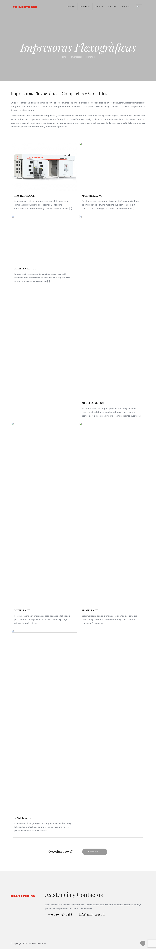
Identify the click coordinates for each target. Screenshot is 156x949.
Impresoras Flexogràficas (83, 56)
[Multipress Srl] (25, 6)
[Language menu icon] (139, 7)
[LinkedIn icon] (137, 943)
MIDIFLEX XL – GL (25, 268)
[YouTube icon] (134, 943)
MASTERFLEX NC (92, 195)
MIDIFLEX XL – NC (93, 403)
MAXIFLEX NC (90, 610)
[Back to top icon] (142, 943)
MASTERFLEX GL (24, 195)
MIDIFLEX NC (22, 610)
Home (63, 56)
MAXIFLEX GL (22, 817)
